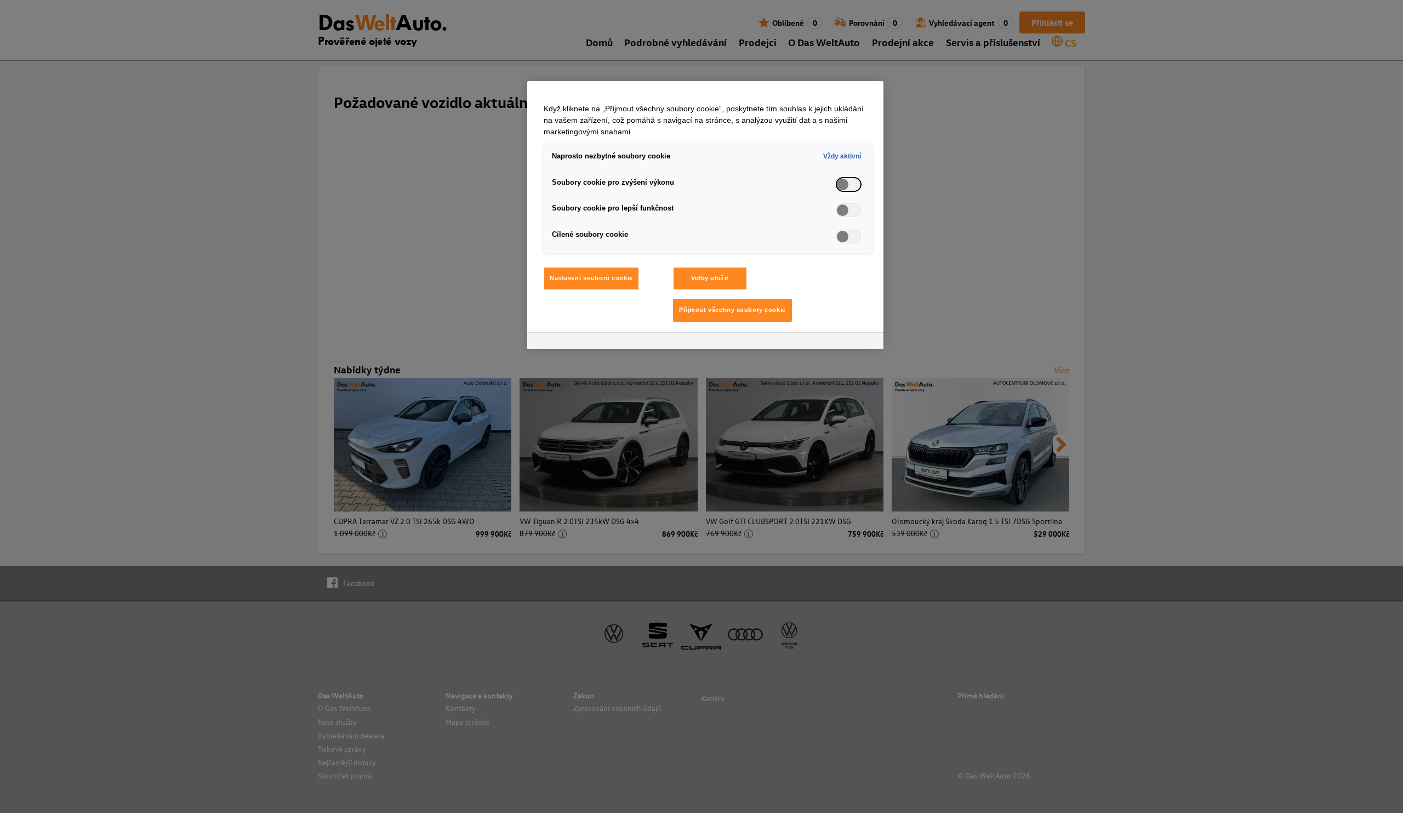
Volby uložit (710, 278)
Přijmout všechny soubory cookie (732, 309)
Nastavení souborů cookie (591, 278)
